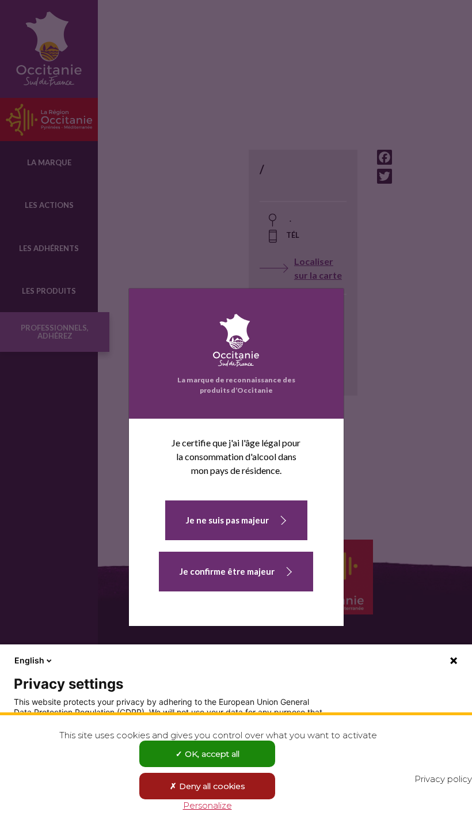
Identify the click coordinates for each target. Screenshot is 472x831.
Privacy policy (443, 778)
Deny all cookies (211, 786)
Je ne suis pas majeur (227, 520)
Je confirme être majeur (227, 571)
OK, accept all (210, 754)
